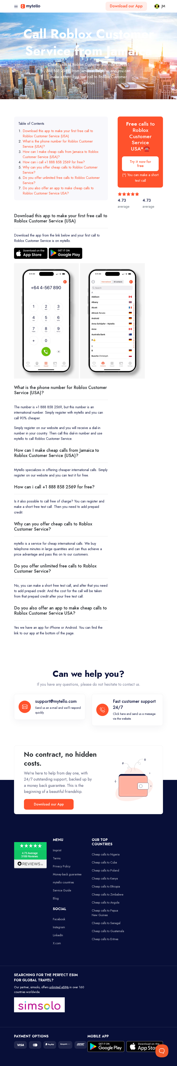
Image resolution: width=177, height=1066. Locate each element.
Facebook (59, 919)
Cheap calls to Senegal (106, 923)
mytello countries (63, 882)
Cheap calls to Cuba (104, 862)
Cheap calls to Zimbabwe (107, 894)
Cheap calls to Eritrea (105, 939)
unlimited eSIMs (59, 987)
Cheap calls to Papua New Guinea (105, 912)
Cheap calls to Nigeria (106, 854)
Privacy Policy (61, 866)
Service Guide (62, 890)
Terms (56, 858)
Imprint (57, 850)
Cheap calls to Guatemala (108, 931)
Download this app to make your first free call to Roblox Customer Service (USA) (58, 133)
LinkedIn (58, 935)
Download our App (126, 6)
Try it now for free (140, 163)
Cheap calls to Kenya (105, 878)
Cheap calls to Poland (105, 870)
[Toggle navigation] (16, 6)
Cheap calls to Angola (105, 902)
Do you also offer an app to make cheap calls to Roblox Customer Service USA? (58, 191)
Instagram (59, 927)
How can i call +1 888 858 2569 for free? (54, 162)
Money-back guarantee (67, 874)
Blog (56, 898)
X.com (57, 943)
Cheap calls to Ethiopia (106, 886)
